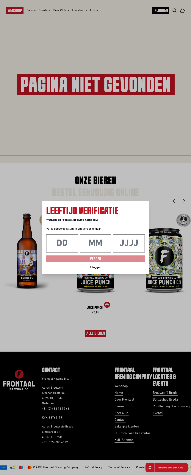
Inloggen (95, 267)
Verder (95, 259)
